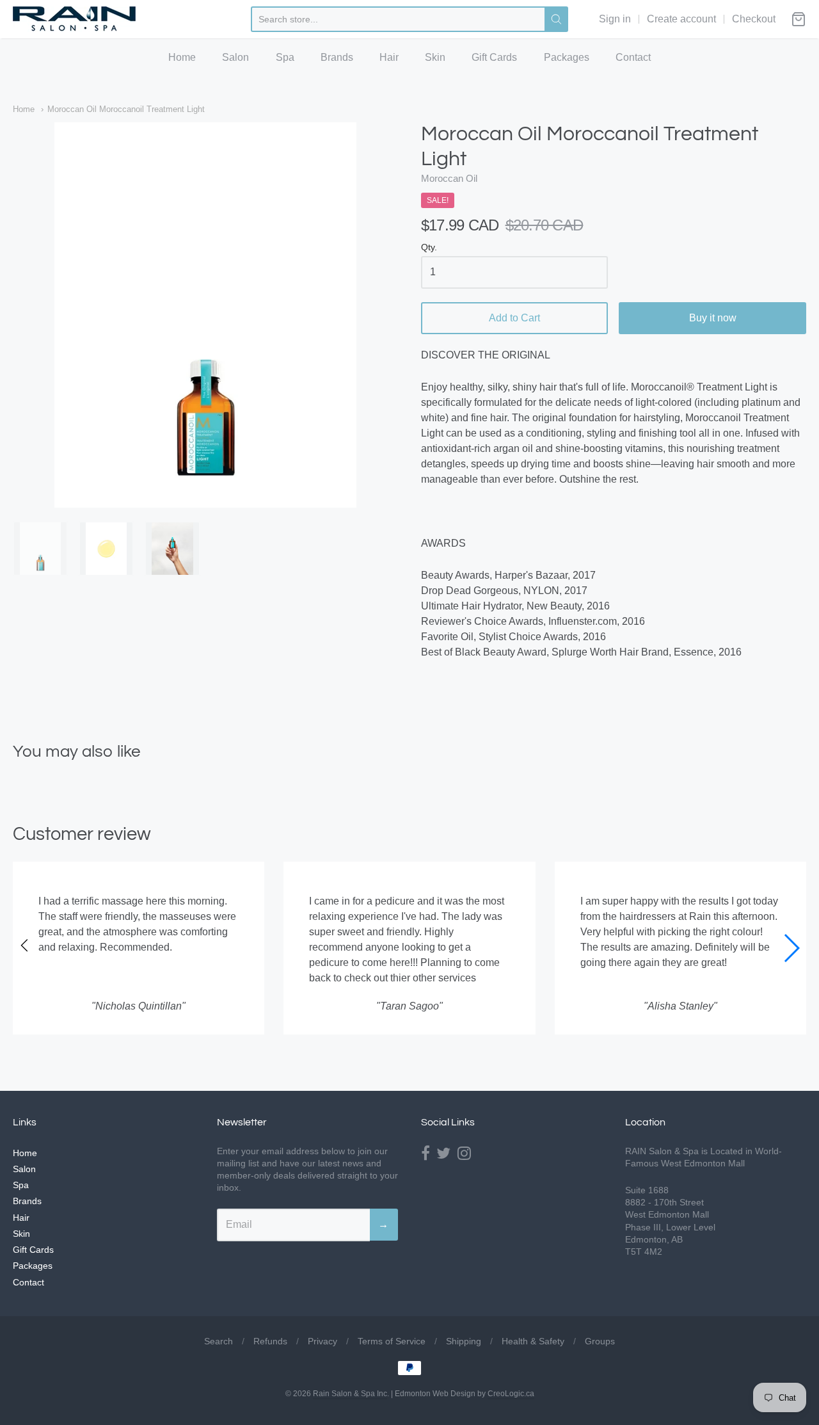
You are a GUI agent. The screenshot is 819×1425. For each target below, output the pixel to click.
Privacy (322, 1341)
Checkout (753, 18)
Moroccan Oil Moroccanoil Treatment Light (126, 109)
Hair (389, 57)
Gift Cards (494, 57)
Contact (633, 57)
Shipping (463, 1341)
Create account (681, 18)
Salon (235, 57)
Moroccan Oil (449, 178)
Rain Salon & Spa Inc (350, 1393)
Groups (600, 1341)
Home (182, 57)
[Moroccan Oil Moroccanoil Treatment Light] (205, 315)
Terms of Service (391, 1341)
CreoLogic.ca (511, 1393)
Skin (435, 57)
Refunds (270, 1341)
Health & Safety (533, 1341)
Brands (337, 57)
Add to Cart (514, 317)
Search (218, 1341)
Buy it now (712, 317)
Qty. (429, 247)
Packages (566, 57)
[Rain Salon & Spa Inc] (74, 19)
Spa (285, 57)
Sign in (615, 18)
